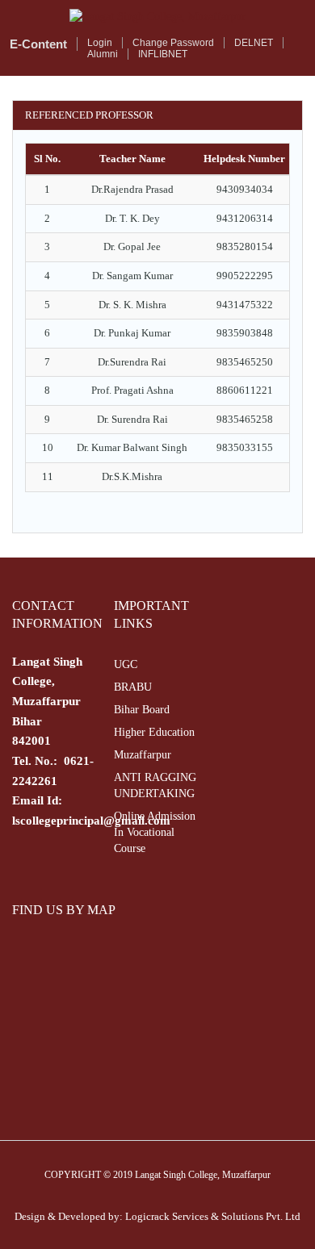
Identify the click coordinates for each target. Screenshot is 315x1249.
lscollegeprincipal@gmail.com (91, 820)
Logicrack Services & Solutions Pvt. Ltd (212, 1216)
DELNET (253, 42)
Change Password (173, 42)
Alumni (102, 54)
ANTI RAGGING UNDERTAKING (155, 785)
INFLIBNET (162, 54)
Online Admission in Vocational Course (154, 832)
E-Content (38, 44)
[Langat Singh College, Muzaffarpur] (157, 16)
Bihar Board (142, 710)
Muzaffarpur (142, 755)
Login (99, 42)
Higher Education (154, 732)
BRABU (133, 687)
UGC (125, 664)
